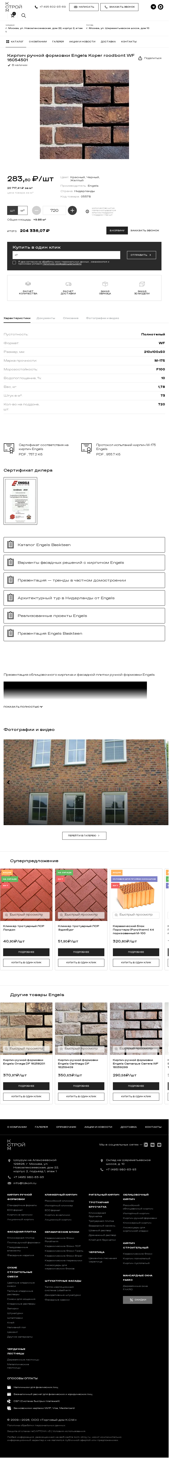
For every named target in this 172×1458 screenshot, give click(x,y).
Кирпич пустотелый (136, 1263)
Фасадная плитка (21, 1232)
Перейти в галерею (82, 836)
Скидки (140, 1300)
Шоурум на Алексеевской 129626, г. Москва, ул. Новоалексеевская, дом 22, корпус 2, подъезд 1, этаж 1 (36, 1166)
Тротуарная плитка (101, 1221)
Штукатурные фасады (63, 1281)
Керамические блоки (62, 1232)
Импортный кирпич (136, 1213)
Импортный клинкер (59, 1205)
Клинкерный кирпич (61, 1195)
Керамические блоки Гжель (64, 1251)
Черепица (96, 1252)
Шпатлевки (15, 1318)
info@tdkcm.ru (24, 1183)
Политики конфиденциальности (62, 264)
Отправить (139, 255)
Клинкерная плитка (20, 1238)
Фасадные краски (57, 1299)
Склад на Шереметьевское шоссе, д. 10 (128, 1162)
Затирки (13, 1308)
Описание (71, 318)
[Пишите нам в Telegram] (153, 7)
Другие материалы (20, 1337)
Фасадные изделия (20, 1255)
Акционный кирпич (20, 1219)
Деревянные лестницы (23, 1359)
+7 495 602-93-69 (53, 6)
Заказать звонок (122, 7)
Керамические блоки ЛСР (63, 1246)
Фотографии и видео (102, 318)
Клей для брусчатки (102, 1240)
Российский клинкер (59, 1201)
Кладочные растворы (21, 1304)
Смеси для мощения (21, 1299)
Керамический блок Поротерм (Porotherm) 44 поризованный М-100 (133, 930)
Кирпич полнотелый (136, 1258)
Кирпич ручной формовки (140, 1218)
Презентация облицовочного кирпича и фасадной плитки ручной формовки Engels (79, 675)
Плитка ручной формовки (23, 1242)
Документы (46, 318)
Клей (10, 1322)
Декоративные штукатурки (63, 1295)
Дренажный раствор (102, 1235)
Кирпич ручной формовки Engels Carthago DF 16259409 (78, 1063)
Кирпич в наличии (19, 1214)
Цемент (12, 1332)
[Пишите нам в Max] (160, 7)
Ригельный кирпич (104, 1195)
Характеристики (17, 318)
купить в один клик (26, 963)
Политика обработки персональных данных (36, 1425)
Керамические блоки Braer (63, 1256)
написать (86, 7)
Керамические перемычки (63, 1260)
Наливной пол (16, 1327)
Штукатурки (15, 1313)
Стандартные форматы (22, 1205)
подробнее (26, 952)
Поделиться (152, 58)
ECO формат (15, 1210)
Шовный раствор (100, 1230)
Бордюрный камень (102, 1225)
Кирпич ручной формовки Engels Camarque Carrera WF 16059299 (135, 1063)
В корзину (117, 231)
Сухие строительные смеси (19, 1272)
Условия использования (68, 1431)
